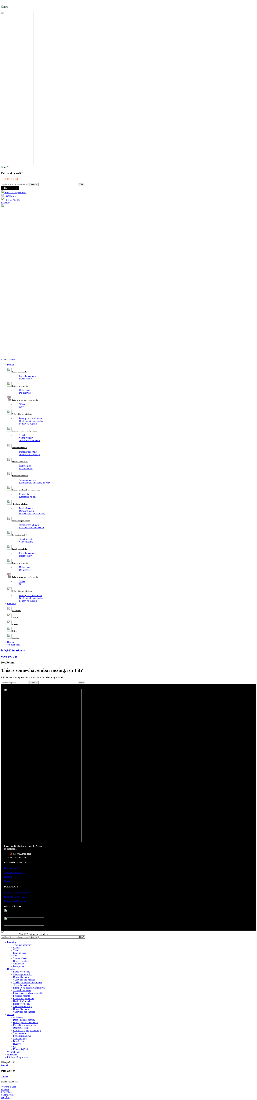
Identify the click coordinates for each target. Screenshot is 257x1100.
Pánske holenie (26, 508)
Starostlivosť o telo (28, 451)
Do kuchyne (25, 392)
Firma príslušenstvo (22, 1036)
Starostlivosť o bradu (29, 525)
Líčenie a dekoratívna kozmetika (28, 993)
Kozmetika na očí (27, 497)
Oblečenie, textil (20, 1028)
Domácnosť (18, 1041)
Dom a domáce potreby (24, 1020)
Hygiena (17, 1044)
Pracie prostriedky (21, 971)
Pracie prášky (25, 378)
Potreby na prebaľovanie (30, 418)
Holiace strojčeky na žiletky (32, 513)
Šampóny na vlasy (27, 480)
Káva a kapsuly (20, 953)
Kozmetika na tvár (27, 494)
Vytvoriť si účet (8, 1086)
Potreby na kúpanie (28, 423)
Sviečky (23, 435)
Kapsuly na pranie (27, 376)
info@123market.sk (13, 650)
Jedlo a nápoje (19, 1038)
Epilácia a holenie (21, 995)
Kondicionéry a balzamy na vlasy (34, 482)
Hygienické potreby (22, 1001)
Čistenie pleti (25, 466)
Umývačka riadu (21, 977)
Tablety (22, 404)
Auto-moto (18, 1017)
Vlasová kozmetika (22, 990)
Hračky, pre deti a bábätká (25, 1022)
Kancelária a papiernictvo (25, 1025)
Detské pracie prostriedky (31, 421)
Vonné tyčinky (26, 438)
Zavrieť (4, 1065)
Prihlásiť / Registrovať (17, 1057)
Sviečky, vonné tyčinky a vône (27, 982)
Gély (21, 407)
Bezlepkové (18, 966)
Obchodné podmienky (14, 897)
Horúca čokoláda (21, 961)
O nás (7, 881)
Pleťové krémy (26, 468)
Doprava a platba (12, 868)
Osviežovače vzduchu (29, 440)
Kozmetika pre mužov (23, 998)
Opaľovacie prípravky (29, 454)
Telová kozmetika (21, 985)
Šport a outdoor (20, 1033)
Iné (14, 1046)
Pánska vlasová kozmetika (31, 527)
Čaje (15, 955)
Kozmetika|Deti (20, 1049)
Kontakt (8, 877)
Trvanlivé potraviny (22, 945)
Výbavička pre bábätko (24, 979)
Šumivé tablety (20, 958)
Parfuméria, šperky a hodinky (27, 1030)
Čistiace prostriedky (22, 974)
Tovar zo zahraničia (13, 872)
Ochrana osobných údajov (16, 892)
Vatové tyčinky (26, 541)
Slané (15, 950)
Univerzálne (24, 390)
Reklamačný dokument (15, 901)
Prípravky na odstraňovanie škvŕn (29, 987)
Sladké (16, 947)
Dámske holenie (26, 511)
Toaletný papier (26, 539)
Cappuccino (18, 963)
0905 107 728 (9, 656)
